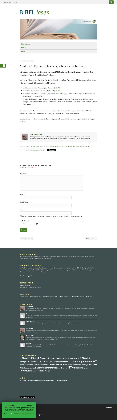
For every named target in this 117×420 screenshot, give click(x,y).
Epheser (27, 364)
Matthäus (51, 368)
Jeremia (77, 364)
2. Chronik (84, 358)
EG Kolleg (23, 380)
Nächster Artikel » (91, 238)
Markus (87, 146)
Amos (70, 362)
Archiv (23, 51)
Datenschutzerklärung (24, 413)
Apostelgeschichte (82, 361)
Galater (40, 364)
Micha (58, 368)
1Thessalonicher (67, 358)
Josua (22, 368)
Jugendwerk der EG (62, 380)
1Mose (58, 358)
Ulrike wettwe (30, 321)
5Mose (65, 362)
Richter (33, 371)
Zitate (87, 296)
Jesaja (84, 364)
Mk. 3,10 (58, 91)
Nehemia (64, 368)
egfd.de (40, 415)
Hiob (60, 364)
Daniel (22, 365)
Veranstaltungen (77, 296)
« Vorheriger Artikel (26, 238)
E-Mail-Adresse (25, 202)
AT (95, 361)
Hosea (65, 364)
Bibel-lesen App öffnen (27, 276)
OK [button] (11, 413)
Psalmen (25, 370)
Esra (31, 365)
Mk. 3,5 (57, 88)
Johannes (93, 364)
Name (22, 194)
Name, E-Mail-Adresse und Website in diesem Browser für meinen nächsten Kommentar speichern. (53, 216)
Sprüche (46, 371)
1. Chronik (24, 358)
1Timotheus (75, 358)
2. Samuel (30, 362)
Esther (36, 365)
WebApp (23, 48)
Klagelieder (28, 368)
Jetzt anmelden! (25, 285)
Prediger (86, 368)
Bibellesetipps (34, 296)
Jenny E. (28, 343)
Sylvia (28, 314)
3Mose (53, 362)
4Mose (59, 362)
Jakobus (69, 364)
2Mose (46, 362)
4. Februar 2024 (27, 61)
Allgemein (23, 296)
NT (91, 146)
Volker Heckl (38, 134)
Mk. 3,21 (63, 94)
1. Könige (33, 358)
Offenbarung (77, 368)
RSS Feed (28, 388)
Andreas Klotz (30, 335)
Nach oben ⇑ (110, 407)
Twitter (21, 388)
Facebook (24, 388)
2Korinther (39, 362)
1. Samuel (42, 358)
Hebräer (46, 365)
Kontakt (16, 2)
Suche (111, 2)
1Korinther (51, 358)
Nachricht (23, 173)
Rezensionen (64, 296)
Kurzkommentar (70, 146)
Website (22, 210)
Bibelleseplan (7, 2)
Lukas (35, 368)
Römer (39, 371)
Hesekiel (53, 364)
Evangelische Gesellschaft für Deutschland (41, 380)
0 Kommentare (53, 146)
